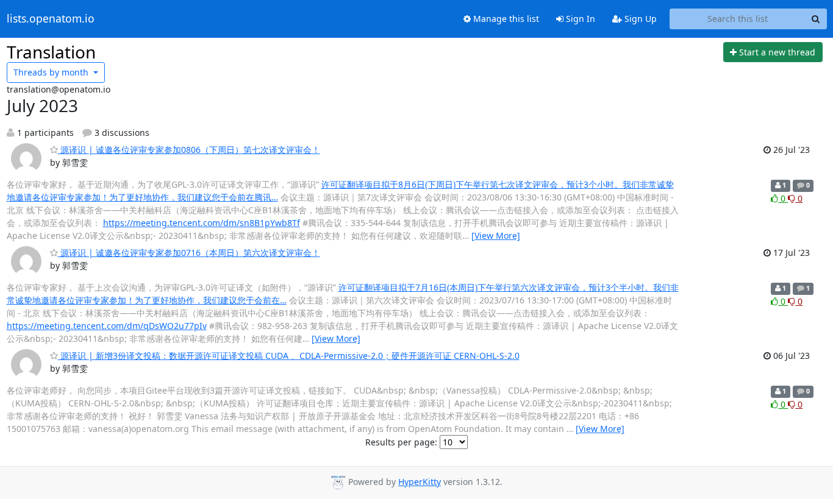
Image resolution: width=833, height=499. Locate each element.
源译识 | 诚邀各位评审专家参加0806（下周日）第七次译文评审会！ (189, 149)
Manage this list (505, 18)
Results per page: (401, 442)
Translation (51, 51)
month (52, 72)
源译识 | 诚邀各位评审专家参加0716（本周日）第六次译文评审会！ (189, 252)
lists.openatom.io (51, 19)
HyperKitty (419, 481)
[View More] (495, 235)
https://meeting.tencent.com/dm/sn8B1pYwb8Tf (201, 222)
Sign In (579, 18)
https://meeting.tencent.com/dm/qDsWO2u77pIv (107, 325)
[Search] (816, 19)
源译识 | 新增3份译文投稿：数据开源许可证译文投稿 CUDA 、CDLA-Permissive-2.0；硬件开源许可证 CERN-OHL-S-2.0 (289, 355)
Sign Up (639, 18)
